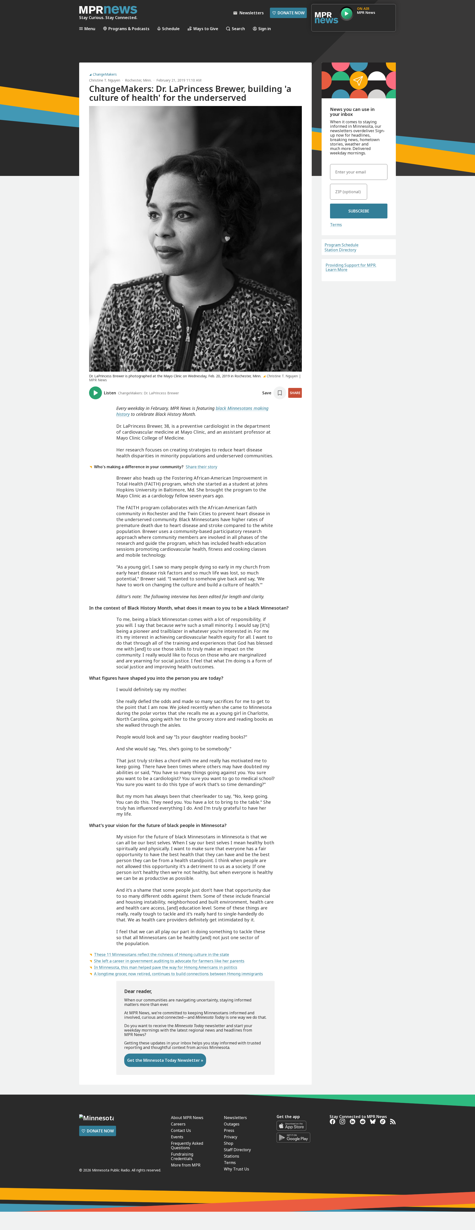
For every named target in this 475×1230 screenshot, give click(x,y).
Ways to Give (205, 28)
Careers (178, 1124)
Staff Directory (237, 1149)
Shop (228, 1143)
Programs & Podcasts (128, 28)
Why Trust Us (236, 1169)
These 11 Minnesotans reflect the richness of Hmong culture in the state (161, 954)
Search (238, 28)
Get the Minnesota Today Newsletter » (165, 1060)
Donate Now (288, 13)
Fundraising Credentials (182, 1156)
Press (229, 1130)
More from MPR (185, 1165)
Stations (231, 1156)
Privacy (230, 1137)
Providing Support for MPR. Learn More (351, 267)
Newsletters (235, 1117)
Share (295, 392)
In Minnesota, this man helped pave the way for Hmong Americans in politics (165, 967)
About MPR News (187, 1117)
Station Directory (340, 250)
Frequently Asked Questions (187, 1145)
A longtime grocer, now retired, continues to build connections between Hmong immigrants (178, 973)
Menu (89, 28)
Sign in (264, 28)
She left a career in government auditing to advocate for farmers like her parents (169, 961)
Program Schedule (341, 245)
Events (177, 1137)
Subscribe (358, 211)
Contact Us (181, 1130)
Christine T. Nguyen (104, 80)
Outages (231, 1124)
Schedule (171, 28)
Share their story (201, 466)
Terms (336, 224)
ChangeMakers (105, 74)
